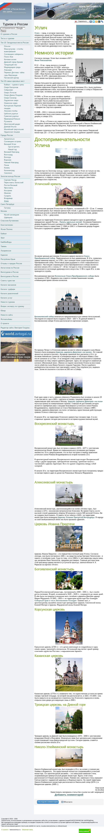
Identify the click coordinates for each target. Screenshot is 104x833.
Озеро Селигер (10, 98)
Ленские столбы (10, 111)
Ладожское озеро (11, 100)
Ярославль (8, 188)
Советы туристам (8, 281)
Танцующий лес (10, 65)
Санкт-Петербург (7, 204)
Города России (7, 135)
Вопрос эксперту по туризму (12, 306)
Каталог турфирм (8, 289)
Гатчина (7, 208)
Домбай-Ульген (10, 127)
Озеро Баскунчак (11, 87)
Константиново (7, 225)
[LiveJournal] (102, 21)
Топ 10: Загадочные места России (15, 43)
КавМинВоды (6, 242)
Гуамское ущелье (11, 116)
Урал (3, 238)
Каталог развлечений (9, 294)
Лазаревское (6, 251)
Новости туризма (8, 302)
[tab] (48, 802)
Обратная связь (27, 829)
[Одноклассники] (96, 21)
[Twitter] (93, 21)
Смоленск (8, 173)
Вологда (7, 157)
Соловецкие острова (12, 141)
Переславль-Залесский (13, 183)
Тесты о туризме (7, 38)
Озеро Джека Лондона (13, 95)
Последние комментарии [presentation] (48, 802)
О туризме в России (9, 34)
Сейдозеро (8, 90)
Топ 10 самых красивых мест (13, 81)
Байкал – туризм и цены (14, 85)
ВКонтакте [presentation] (67, 802)
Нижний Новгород (11, 162)
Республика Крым (8, 259)
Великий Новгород (11, 152)
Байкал (4, 234)
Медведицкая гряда (12, 67)
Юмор (3, 311)
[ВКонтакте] (90, 21)
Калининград (9, 170)
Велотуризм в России (9, 272)
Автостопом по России (10, 268)
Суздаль (7, 196)
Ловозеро (8, 70)
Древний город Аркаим (13, 62)
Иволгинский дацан (12, 124)
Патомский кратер (11, 78)
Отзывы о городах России (11, 263)
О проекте (5, 323)
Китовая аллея (10, 59)
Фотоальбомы (6, 319)
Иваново (7, 193)
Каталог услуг (6, 298)
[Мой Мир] (99, 21)
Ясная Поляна (6, 229)
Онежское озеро (10, 103)
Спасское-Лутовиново (10, 221)
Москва (4, 211)
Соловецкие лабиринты (13, 54)
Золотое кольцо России (10, 176)
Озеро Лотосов (10, 93)
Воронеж (7, 160)
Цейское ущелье (11, 114)
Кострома (8, 190)
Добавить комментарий (69, 794)
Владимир (8, 198)
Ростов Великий (10, 185)
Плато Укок (8, 57)
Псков (6, 165)
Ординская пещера (12, 132)
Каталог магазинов (8, 285)
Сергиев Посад (10, 180)
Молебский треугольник (14, 129)
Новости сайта (7, 315)
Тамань (4, 246)
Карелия (4, 255)
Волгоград (8, 155)
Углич (6, 201)
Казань (7, 168)
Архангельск (9, 139)
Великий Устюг (10, 144)
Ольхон (7, 46)
